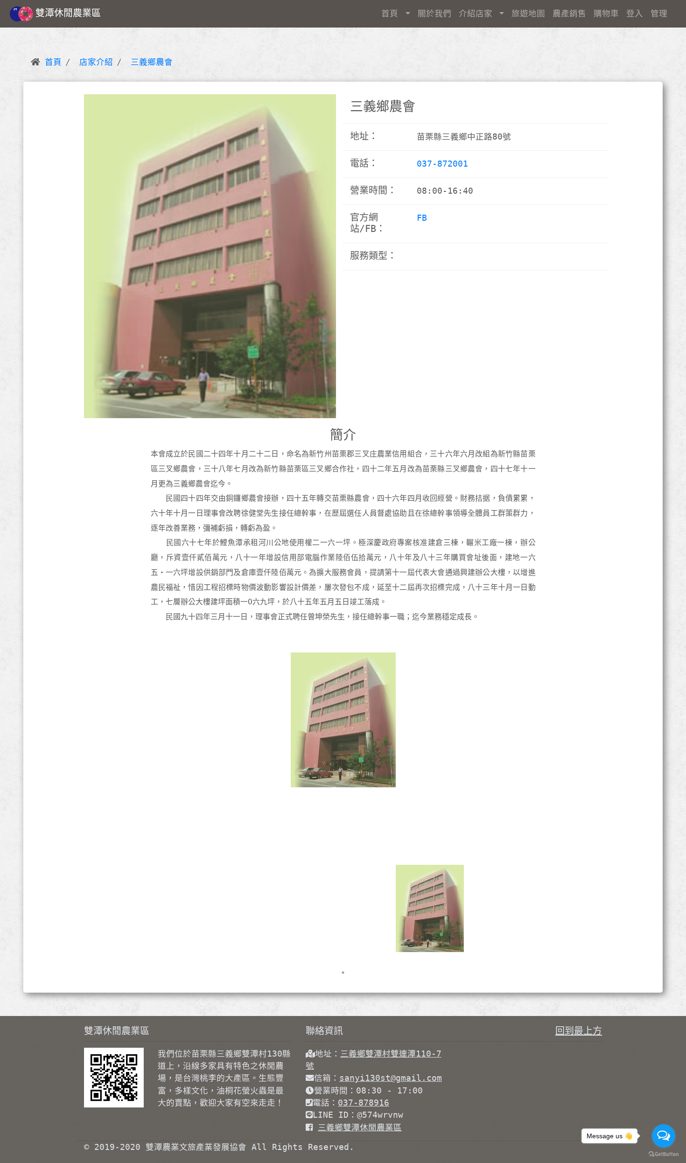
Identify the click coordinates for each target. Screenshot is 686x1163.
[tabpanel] (430, 909)
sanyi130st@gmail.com (390, 1078)
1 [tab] (343, 972)
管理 (659, 13)
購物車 (606, 13)
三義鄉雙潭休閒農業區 (360, 1127)
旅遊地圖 (528, 13)
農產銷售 (569, 13)
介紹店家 (478, 13)
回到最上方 (578, 1031)
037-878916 (363, 1102)
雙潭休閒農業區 (68, 13)
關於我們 (434, 13)
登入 (634, 13)
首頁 (392, 13)
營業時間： (335, 1090)
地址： (327, 1053)
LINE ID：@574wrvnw (358, 1115)
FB (422, 218)
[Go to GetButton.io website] (664, 1153)
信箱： (326, 1078)
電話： (325, 1102)
